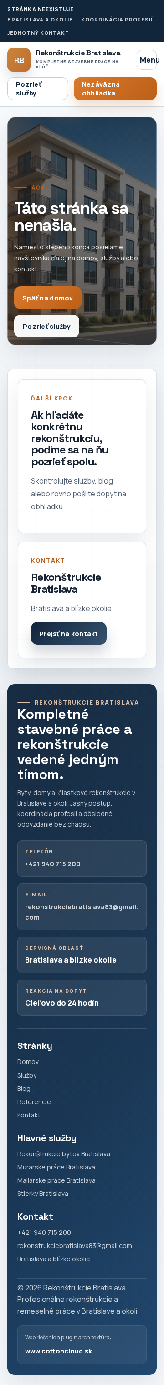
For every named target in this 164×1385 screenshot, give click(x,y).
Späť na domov (47, 298)
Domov (28, 1061)
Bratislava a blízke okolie (53, 1258)
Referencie (34, 1101)
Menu (148, 60)
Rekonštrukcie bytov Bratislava (63, 1153)
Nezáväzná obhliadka (101, 88)
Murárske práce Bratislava (56, 1167)
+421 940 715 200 (53, 863)
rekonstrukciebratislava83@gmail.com (74, 1245)
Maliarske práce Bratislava (56, 1180)
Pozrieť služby (28, 88)
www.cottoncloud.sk (58, 1351)
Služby (26, 1075)
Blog (24, 1088)
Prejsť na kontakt (68, 633)
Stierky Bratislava (42, 1193)
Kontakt (29, 1115)
